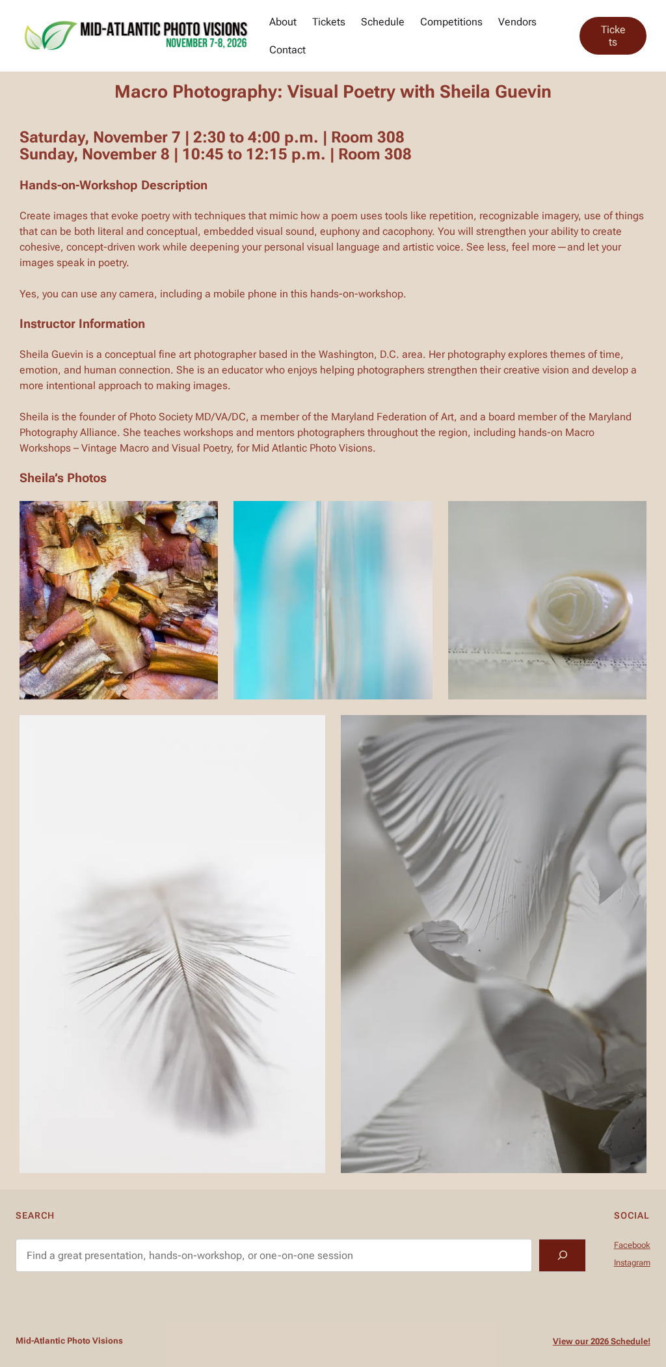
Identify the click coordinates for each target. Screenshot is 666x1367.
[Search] (562, 1255)
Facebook (632, 1245)
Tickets (613, 35)
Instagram (632, 1262)
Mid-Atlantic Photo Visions (69, 1341)
